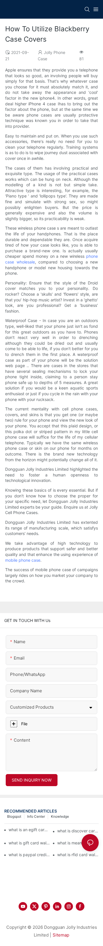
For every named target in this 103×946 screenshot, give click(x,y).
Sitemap (61, 935)
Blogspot (14, 816)
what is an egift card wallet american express (29, 829)
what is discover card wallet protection (78, 830)
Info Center (36, 816)
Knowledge (60, 816)
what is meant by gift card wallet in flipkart (78, 842)
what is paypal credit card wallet (29, 854)
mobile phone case (22, 560)
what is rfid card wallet (78, 854)
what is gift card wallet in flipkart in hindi (29, 842)
